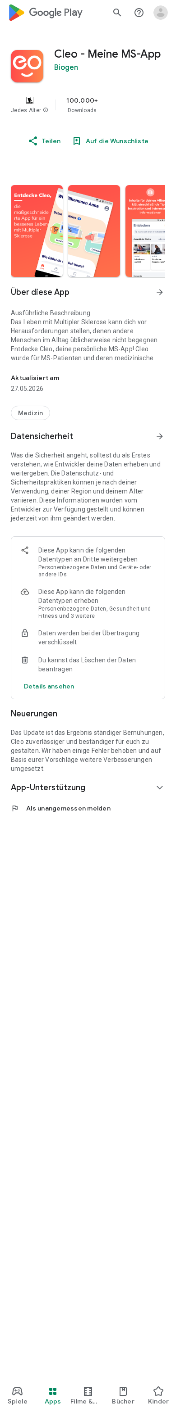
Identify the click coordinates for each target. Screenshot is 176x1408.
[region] (88, 105)
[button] (45, 110)
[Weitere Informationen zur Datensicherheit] (49, 686)
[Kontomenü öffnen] (160, 12)
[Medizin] (30, 413)
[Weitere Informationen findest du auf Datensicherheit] (160, 436)
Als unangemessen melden (61, 808)
